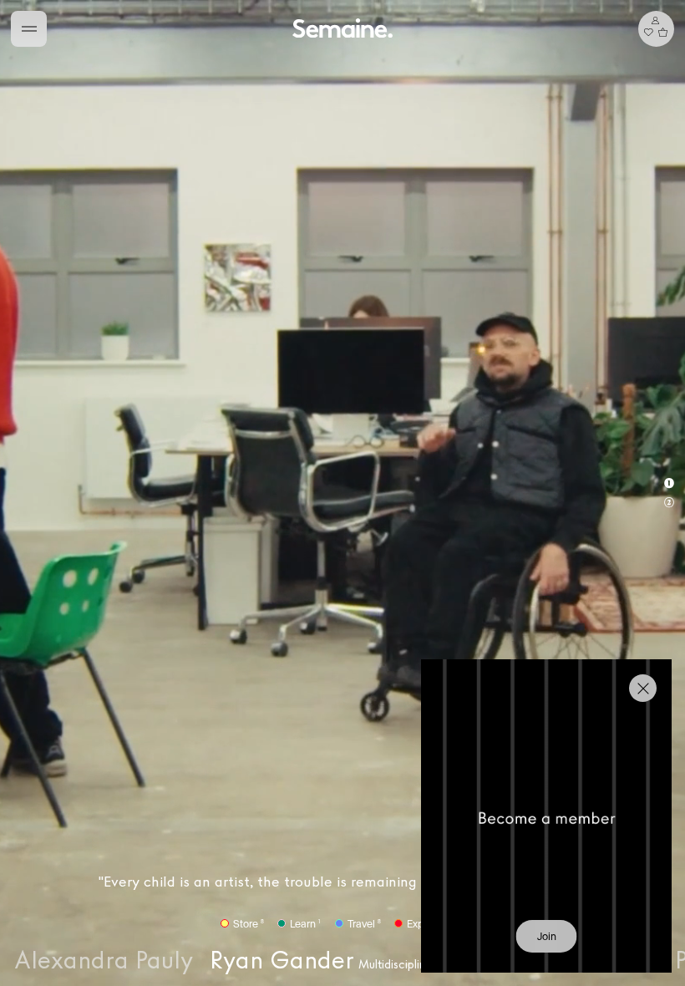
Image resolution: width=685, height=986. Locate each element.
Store (248, 923)
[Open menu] (29, 29)
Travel (364, 923)
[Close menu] (643, 688)
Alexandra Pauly (103, 960)
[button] (342, 493)
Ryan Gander (342, 960)
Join (546, 936)
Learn (305, 923)
